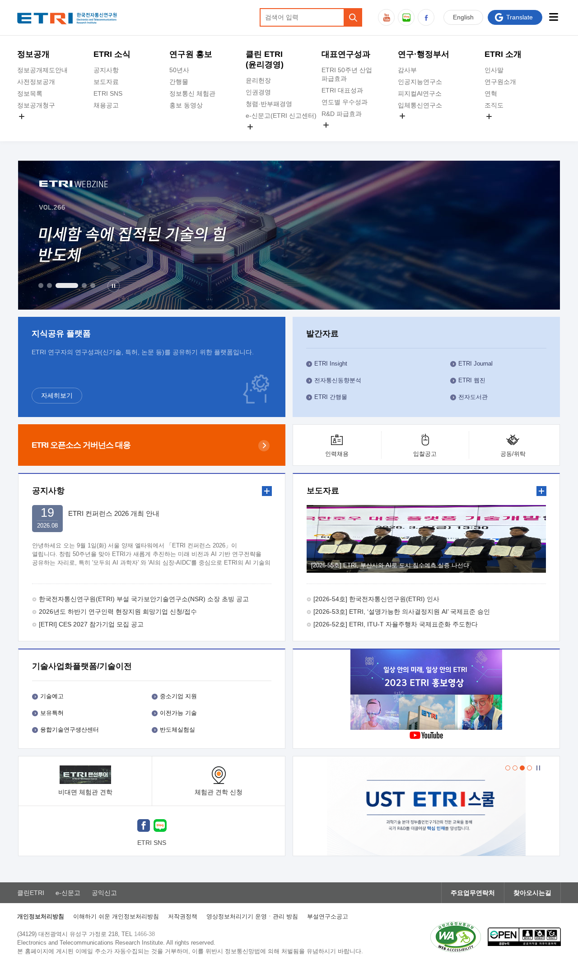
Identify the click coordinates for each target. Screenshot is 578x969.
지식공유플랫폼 (344, 135)
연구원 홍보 (190, 54)
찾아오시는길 (532, 892)
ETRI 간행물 (330, 397)
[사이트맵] (554, 17)
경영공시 (29, 126)
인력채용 (337, 453)
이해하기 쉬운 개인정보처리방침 (116, 916)
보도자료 (106, 81)
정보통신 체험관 (192, 93)
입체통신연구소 (420, 105)
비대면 (85, 792)
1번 (40, 285)
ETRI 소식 (112, 54)
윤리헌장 (258, 80)
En (463, 17)
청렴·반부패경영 (269, 103)
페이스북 (426, 17)
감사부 (407, 70)
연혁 (491, 93)
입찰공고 (425, 453)
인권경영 (258, 92)
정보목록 (29, 93)
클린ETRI (30, 892)
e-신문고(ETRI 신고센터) (281, 115)
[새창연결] (426, 690)
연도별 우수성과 (345, 102)
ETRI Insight (330, 363)
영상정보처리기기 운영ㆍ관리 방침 (252, 916)
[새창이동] (426, 806)
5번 (92, 285)
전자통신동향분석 (337, 380)
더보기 (267, 491)
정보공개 (33, 54)
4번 (84, 285)
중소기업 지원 (178, 696)
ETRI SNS (107, 93)
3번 (67, 285)
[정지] (113, 286)
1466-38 (144, 934)
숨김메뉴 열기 (21, 116)
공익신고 (258, 137)
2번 (49, 285)
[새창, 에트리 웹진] (289, 235)
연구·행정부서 (423, 54)
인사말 (494, 70)
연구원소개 (500, 81)
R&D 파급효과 (342, 113)
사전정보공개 (36, 81)
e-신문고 (68, 892)
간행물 (178, 81)
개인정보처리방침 (40, 916)
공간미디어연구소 (423, 126)
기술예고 (52, 696)
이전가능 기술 (178, 712)
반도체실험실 (177, 729)
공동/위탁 (513, 453)
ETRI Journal (475, 363)
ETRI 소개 (503, 54)
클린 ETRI (265, 59)
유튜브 (386, 17)
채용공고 (106, 105)
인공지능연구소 (420, 81)
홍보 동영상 (186, 105)
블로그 (406, 17)
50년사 (179, 70)
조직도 (494, 105)
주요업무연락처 (473, 892)
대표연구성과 (346, 54)
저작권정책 (182, 916)
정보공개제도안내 (42, 70)
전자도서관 (473, 397)
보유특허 (52, 712)
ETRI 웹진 (471, 380)
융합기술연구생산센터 (69, 729)
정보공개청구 (36, 105)
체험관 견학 (218, 792)
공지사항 (106, 70)
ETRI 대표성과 (342, 90)
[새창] (143, 826)
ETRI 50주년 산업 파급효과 (347, 74)
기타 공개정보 (504, 126)
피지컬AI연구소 (420, 93)
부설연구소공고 (327, 916)
